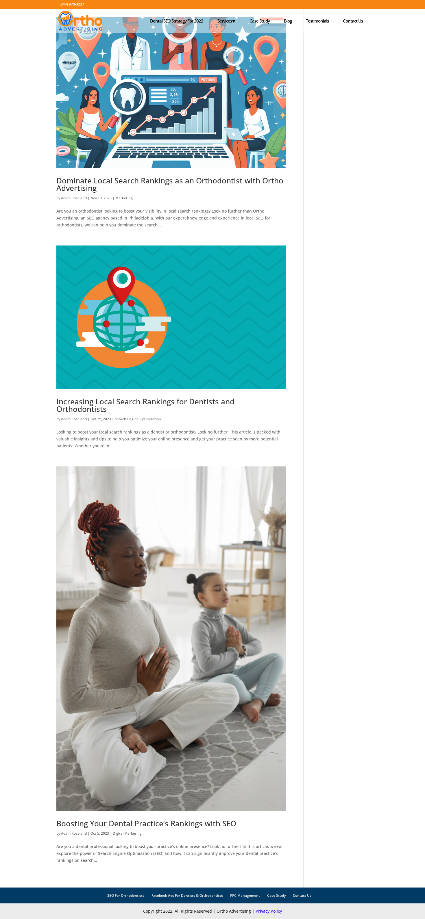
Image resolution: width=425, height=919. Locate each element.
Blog (288, 21)
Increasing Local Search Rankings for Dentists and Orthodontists (145, 405)
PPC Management (245, 895)
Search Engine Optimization (138, 418)
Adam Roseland (74, 198)
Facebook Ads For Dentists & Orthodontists (187, 895)
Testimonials (317, 21)
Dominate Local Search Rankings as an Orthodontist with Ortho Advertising (169, 184)
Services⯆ (226, 21)
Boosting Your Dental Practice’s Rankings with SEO (146, 823)
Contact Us (353, 21)
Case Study (260, 21)
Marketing (124, 198)
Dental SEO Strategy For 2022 (176, 21)
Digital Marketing (127, 833)
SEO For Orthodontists (125, 895)
